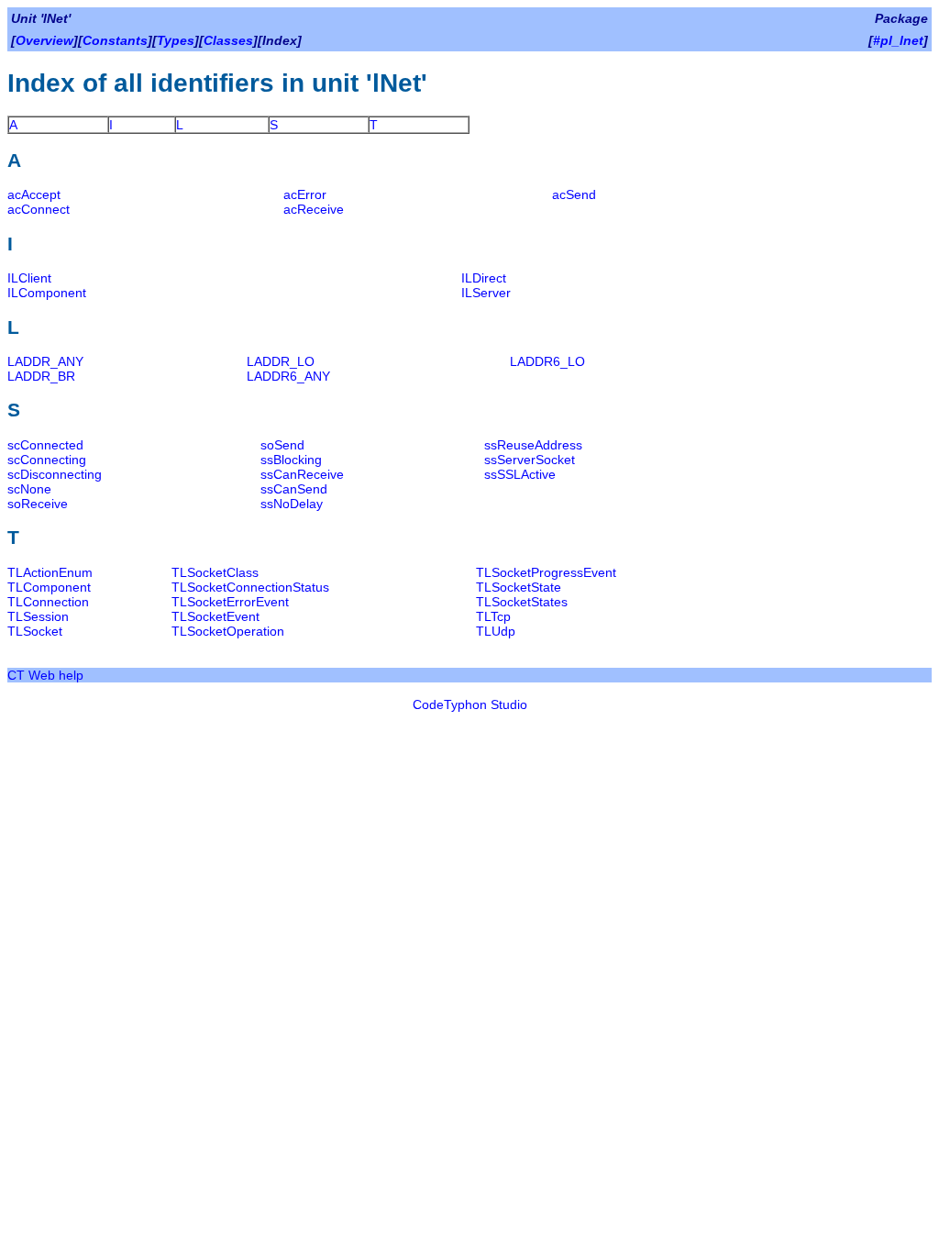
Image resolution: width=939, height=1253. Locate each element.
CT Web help (45, 675)
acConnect (38, 209)
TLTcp (493, 616)
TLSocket (34, 631)
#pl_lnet (898, 40)
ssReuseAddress (533, 445)
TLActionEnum (50, 572)
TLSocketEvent (215, 616)
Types (175, 40)
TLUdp (495, 631)
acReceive (313, 209)
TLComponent (49, 587)
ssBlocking (291, 459)
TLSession (38, 616)
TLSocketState (518, 587)
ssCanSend (293, 489)
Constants (115, 40)
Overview (44, 40)
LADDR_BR (41, 376)
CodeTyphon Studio (470, 704)
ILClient (29, 278)
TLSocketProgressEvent (546, 572)
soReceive (37, 503)
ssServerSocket (529, 459)
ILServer (486, 292)
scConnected (45, 445)
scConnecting (46, 459)
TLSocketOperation (227, 631)
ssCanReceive (302, 474)
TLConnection (48, 601)
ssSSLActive (520, 474)
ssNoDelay (291, 503)
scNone (29, 489)
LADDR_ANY (45, 361)
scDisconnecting (54, 474)
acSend (574, 194)
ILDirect (483, 278)
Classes (228, 40)
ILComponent (46, 292)
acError (304, 194)
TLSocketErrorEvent (230, 601)
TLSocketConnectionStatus (250, 587)
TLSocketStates (522, 601)
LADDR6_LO (547, 361)
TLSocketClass (215, 572)
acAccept (34, 194)
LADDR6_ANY (288, 376)
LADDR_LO (281, 361)
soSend (282, 445)
